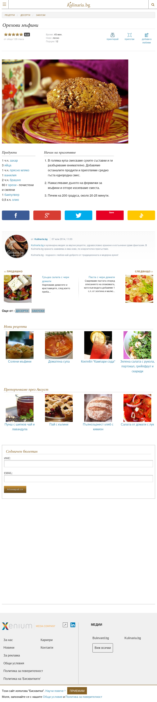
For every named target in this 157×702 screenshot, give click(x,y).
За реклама (11, 655)
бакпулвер (11, 194)
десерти (25, 14)
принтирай (113, 39)
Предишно (13, 271)
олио (15, 199)
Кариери (47, 640)
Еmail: (8, 473)
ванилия (10, 175)
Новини (8, 647)
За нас (8, 640)
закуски (40, 14)
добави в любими (146, 40)
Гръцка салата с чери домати (55, 279)
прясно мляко (19, 170)
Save (111, 212)
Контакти (47, 647)
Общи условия (52, 697)
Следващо (144, 271)
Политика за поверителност (83, 697)
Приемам (77, 691)
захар (14, 160)
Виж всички (103, 647)
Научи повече (54, 691)
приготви (129, 39)
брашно (15, 180)
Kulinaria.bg (40, 239)
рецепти (10, 14)
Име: (7, 458)
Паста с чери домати (102, 277)
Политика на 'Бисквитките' (22, 678)
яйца (7, 165)
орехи (12, 185)
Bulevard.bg (100, 638)
